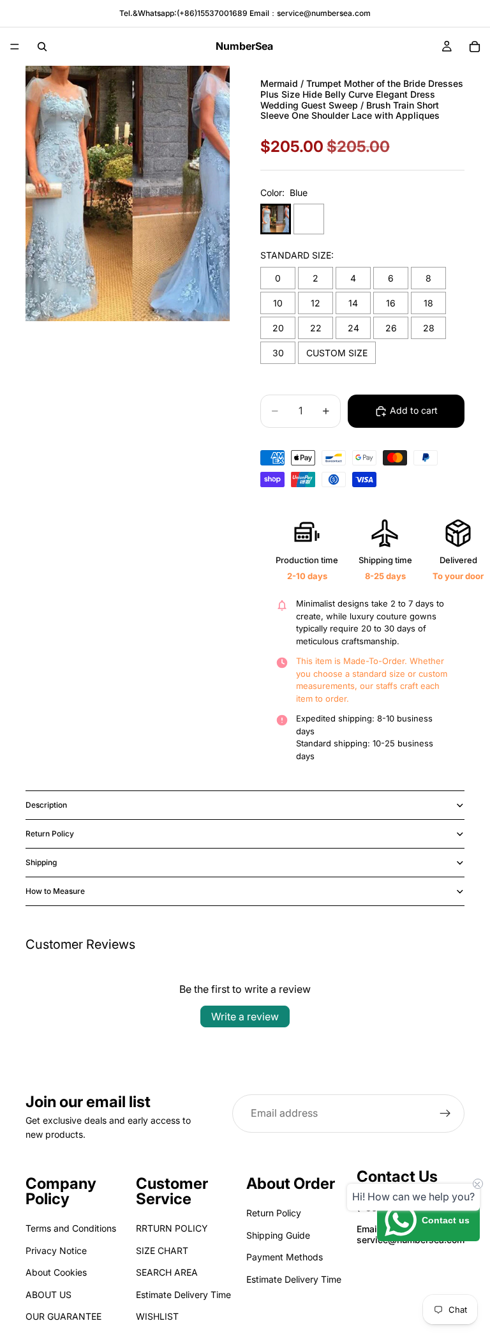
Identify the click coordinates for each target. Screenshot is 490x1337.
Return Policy (50, 833)
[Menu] (14, 46)
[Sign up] (445, 1113)
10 (278, 303)
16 (391, 303)
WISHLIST (157, 1316)
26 (391, 327)
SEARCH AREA (167, 1272)
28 (428, 327)
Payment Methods (284, 1256)
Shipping (41, 862)
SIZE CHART (162, 1250)
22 (316, 327)
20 (278, 327)
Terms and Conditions (71, 1228)
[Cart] (475, 47)
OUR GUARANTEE (63, 1316)
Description (46, 805)
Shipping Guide (278, 1235)
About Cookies (56, 1272)
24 (353, 327)
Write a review (245, 1016)
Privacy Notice (56, 1250)
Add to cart (414, 410)
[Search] (42, 47)
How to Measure (55, 891)
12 (315, 303)
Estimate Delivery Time (183, 1294)
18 (428, 303)
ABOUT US (48, 1294)
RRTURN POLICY (172, 1228)
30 (278, 352)
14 (353, 303)
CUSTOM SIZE (337, 352)
